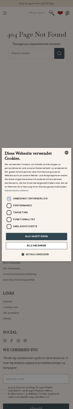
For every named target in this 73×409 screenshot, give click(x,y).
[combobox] (66, 152)
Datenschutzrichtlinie (16, 191)
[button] (36, 254)
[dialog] (36, 204)
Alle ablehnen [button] (36, 245)
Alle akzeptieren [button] (36, 236)
